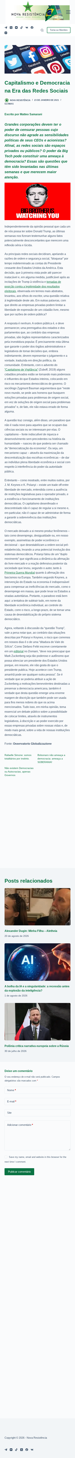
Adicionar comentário (20, 1124)
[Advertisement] (37, 820)
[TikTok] (21, 27)
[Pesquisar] (42, 30)
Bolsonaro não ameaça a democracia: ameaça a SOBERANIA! (51, 758)
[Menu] (68, 12)
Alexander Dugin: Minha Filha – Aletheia (31, 930)
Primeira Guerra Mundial (20, 572)
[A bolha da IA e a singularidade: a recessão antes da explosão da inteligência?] (37, 962)
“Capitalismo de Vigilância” (21, 369)
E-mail (11, 1101)
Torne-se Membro (59, 30)
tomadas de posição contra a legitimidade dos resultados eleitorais (33, 286)
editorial (19, 651)
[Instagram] (6, 32)
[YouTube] (16, 27)
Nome (11, 1090)
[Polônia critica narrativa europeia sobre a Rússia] (37, 1021)
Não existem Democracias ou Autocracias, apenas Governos (19, 772)
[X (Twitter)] (11, 27)
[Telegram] (6, 27)
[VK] (26, 27)
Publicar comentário (19, 1171)
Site (9, 1112)
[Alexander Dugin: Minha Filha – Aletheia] (37, 907)
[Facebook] (32, 27)
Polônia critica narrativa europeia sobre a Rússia (37, 1045)
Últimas (9, 104)
